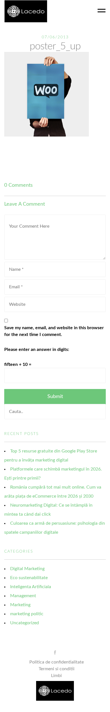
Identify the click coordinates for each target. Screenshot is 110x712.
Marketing (20, 605)
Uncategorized (24, 623)
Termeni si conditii (56, 669)
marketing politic (26, 614)
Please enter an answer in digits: (36, 349)
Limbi (56, 675)
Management (23, 596)
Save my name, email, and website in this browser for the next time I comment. (54, 331)
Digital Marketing (27, 568)
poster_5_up (55, 46)
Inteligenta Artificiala (30, 586)
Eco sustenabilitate (29, 577)
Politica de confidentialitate (56, 662)
